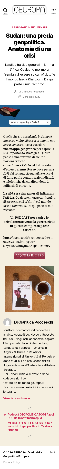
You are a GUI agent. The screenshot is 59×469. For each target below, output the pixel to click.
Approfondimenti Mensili (29, 27)
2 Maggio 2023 (31, 96)
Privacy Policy (11, 462)
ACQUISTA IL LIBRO (30, 255)
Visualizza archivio (16, 398)
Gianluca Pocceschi (32, 91)
